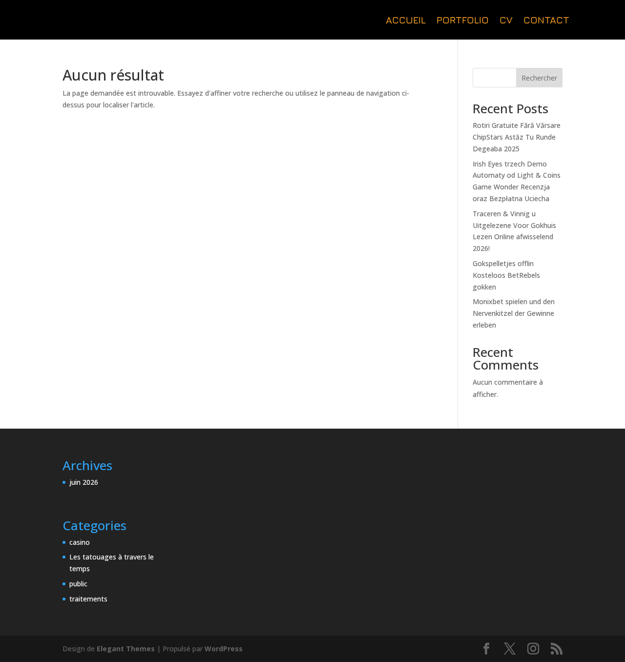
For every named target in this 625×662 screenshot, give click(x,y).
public (78, 583)
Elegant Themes (126, 648)
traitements (88, 598)
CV (506, 21)
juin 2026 (83, 482)
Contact (546, 21)
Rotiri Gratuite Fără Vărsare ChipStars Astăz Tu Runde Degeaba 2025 (517, 137)
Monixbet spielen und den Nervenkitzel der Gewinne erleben (514, 313)
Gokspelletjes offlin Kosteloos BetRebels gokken (506, 275)
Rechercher (539, 78)
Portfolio (463, 21)
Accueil (406, 21)
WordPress (224, 648)
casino (79, 542)
